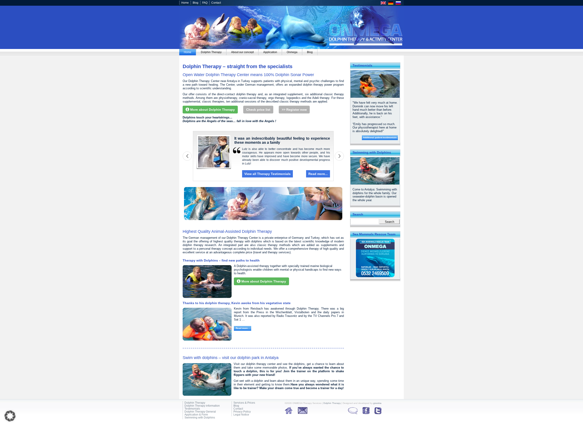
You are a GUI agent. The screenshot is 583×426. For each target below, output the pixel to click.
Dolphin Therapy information (202, 405)
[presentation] (187, 156)
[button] (10, 416)
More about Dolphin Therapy (212, 109)
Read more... (318, 174)
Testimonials (192, 408)
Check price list (258, 109)
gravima (377, 403)
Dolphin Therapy (194, 402)
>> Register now (294, 109)
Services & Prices (244, 402)
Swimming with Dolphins (199, 417)
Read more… (242, 328)
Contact (216, 2)
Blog (195, 2)
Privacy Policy (242, 411)
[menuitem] (187, 52)
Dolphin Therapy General (200, 411)
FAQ (204, 2)
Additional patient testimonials (380, 137)
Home (185, 2)
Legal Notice (241, 414)
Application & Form (196, 414)
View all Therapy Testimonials (267, 174)
